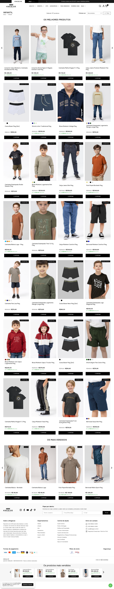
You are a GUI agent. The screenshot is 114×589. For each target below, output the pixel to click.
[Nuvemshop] (96, 562)
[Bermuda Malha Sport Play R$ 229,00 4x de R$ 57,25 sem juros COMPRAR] (85, 579)
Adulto (31, 6)
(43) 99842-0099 (93, 524)
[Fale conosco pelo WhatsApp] (110, 585)
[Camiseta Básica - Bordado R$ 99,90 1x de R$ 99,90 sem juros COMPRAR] (17, 579)
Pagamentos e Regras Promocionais (66, 535)
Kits (47, 6)
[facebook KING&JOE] (24, 510)
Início (4, 14)
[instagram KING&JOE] (20, 510)
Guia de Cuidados (62, 537)
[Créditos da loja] (107, 562)
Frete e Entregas (61, 526)
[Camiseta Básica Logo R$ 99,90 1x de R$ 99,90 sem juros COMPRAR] (40, 579)
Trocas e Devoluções (63, 530)
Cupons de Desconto (62, 532)
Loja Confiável (61, 539)
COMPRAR (27, 579)
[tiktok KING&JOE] (31, 510)
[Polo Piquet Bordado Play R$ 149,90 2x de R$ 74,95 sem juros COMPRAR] (62, 579)
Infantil (39, 6)
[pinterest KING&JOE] (34, 510)
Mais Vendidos (65, 6)
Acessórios (53, 6)
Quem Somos (61, 523)
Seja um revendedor (62, 541)
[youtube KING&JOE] (27, 510)
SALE (82, 6)
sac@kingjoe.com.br (93, 529)
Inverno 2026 (75, 6)
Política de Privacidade (63, 528)
